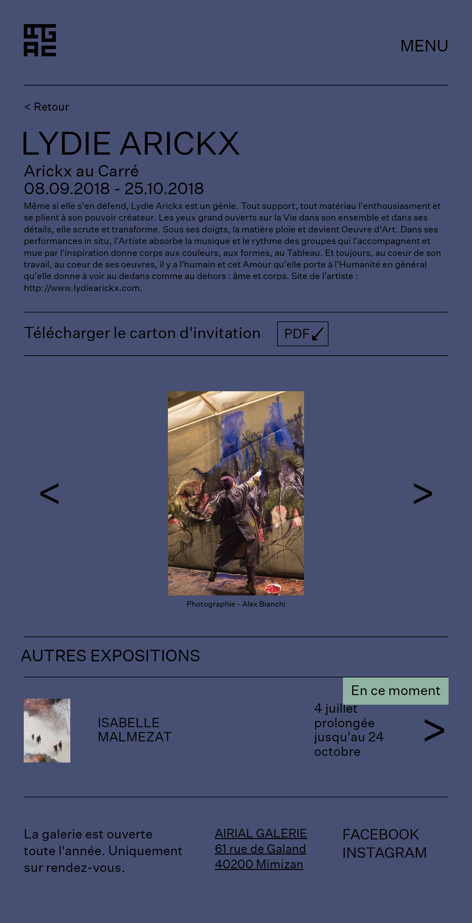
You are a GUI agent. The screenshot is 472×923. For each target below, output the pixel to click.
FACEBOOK (380, 835)
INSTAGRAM (384, 853)
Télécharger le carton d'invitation (167, 333)
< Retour (46, 107)
